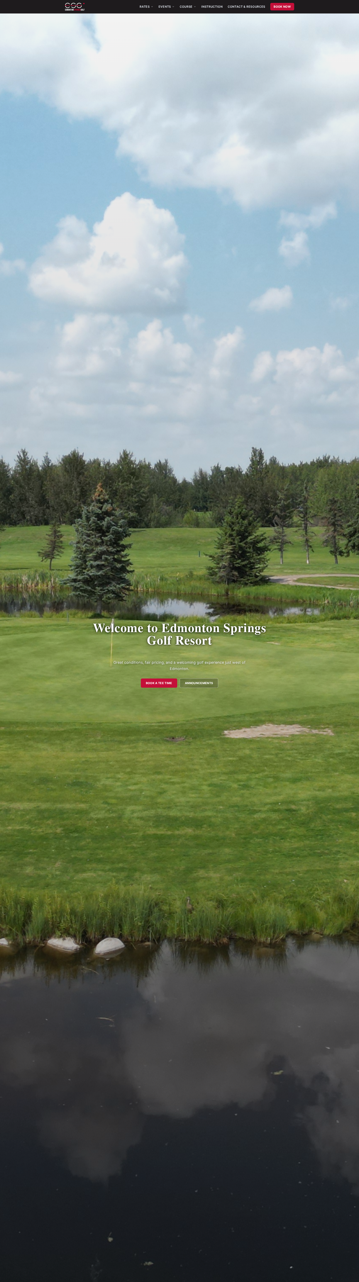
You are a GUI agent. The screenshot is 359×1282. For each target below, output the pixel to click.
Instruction (212, 6)
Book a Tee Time (159, 683)
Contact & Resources (246, 6)
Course (186, 6)
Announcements (199, 683)
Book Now (282, 6)
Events (165, 6)
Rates (145, 6)
